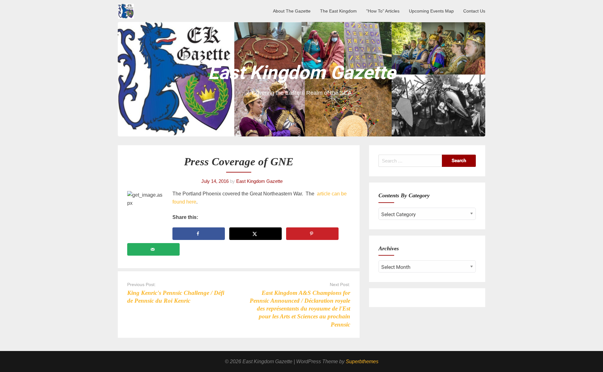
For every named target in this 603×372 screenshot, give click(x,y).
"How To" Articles (382, 10)
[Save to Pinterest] (312, 233)
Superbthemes (362, 361)
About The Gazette (292, 10)
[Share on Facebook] (198, 233)
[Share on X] (255, 233)
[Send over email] (153, 249)
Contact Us (474, 10)
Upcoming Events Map (431, 10)
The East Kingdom (338, 10)
